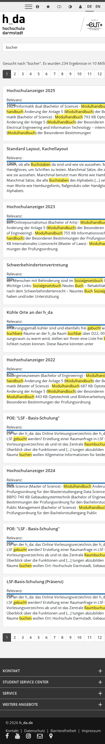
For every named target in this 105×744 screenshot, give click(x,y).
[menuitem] (10, 736)
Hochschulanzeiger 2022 (31, 360)
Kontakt (12, 730)
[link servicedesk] (80, 6)
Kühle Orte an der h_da (30, 312)
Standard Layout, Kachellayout (37, 148)
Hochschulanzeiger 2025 (31, 90)
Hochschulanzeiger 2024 (31, 470)
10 (79, 73)
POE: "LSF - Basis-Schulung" (33, 418)
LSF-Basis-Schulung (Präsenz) (35, 581)
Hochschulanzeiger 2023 (31, 206)
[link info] (37, 6)
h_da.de (26, 722)
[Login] (59, 6)
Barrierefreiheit (63, 730)
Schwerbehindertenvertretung (37, 265)
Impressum (91, 730)
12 (99, 73)
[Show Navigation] (28, 7)
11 (89, 73)
